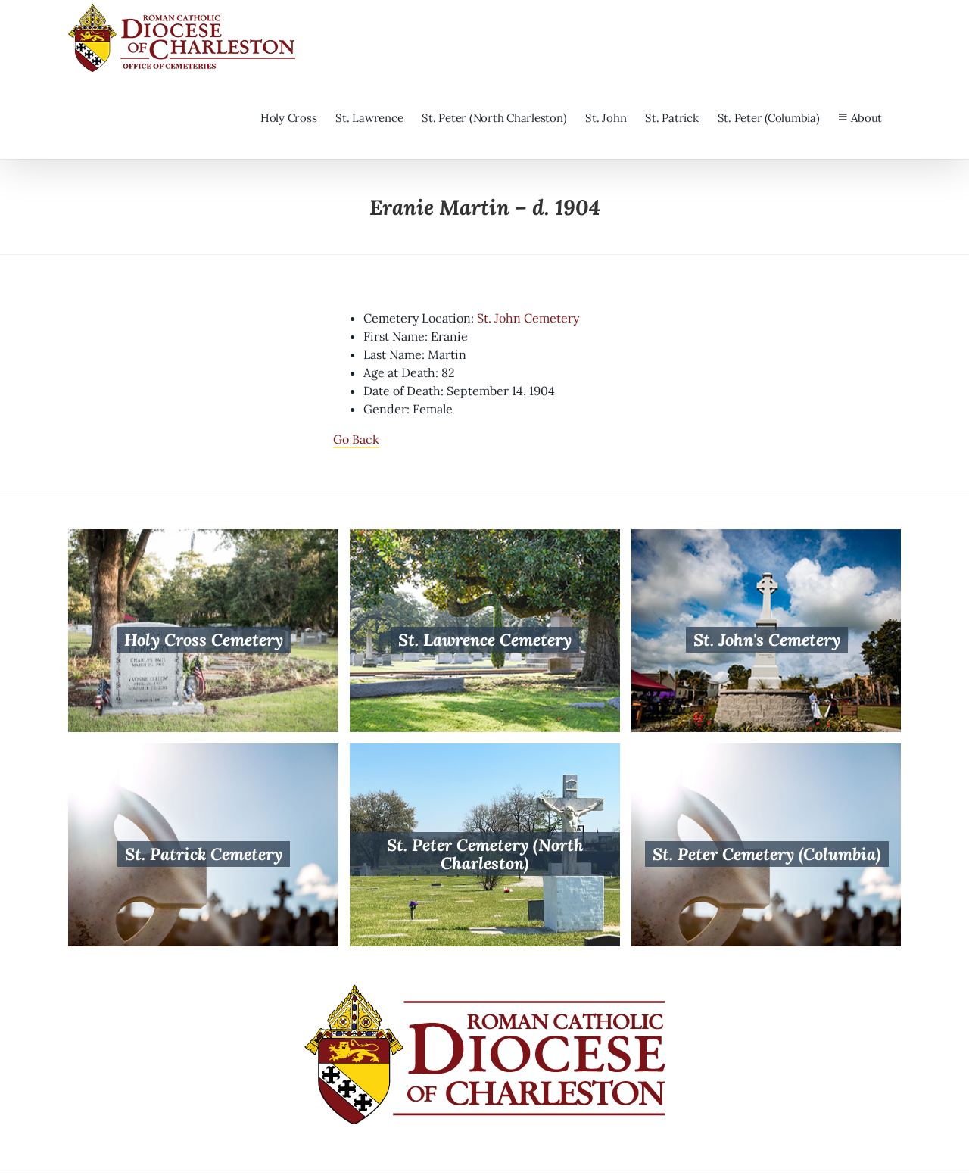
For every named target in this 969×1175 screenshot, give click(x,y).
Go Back (356, 439)
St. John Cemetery (528, 318)
